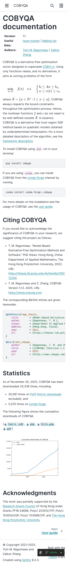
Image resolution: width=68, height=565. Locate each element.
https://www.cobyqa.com (25, 292)
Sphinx (26, 560)
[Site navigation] (7, 6)
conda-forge (35, 177)
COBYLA (48, 66)
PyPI (33, 394)
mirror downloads (49, 394)
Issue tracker (31, 40)
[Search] (52, 6)
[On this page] (61, 6)
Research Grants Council (19, 506)
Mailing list (49, 40)
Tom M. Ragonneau (35, 50)
